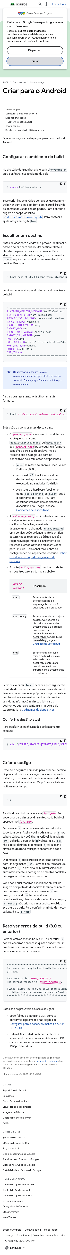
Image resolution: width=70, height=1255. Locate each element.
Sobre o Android (12, 1229)
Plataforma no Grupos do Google (21, 1159)
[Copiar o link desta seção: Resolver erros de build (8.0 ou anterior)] (23, 932)
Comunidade (32, 1229)
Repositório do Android (15, 1090)
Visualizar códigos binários (17, 1106)
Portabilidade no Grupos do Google (22, 1170)
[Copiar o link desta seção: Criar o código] (34, 763)
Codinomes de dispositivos (32, 510)
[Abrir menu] (5, 4)
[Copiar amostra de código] (65, 184)
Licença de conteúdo (46, 1061)
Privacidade (23, 1235)
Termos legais (49, 1229)
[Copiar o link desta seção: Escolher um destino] (45, 236)
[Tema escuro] (61, 184)
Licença (9, 1235)
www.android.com (13, 1200)
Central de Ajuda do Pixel (16, 1190)
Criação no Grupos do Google (19, 1164)
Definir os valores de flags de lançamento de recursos (38, 557)
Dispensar (35, 50)
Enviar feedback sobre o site (49, 1235)
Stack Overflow (11, 1211)
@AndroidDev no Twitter (16, 1142)
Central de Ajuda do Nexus (17, 1195)
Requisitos (8, 1095)
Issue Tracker (9, 1217)
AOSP (5, 82)
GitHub (6, 1123)
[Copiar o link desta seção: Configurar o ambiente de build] (6, 163)
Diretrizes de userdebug (46, 643)
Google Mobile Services (15, 1206)
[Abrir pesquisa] (40, 4)
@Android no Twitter (14, 1137)
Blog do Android (11, 1148)
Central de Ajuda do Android (18, 1184)
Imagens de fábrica (13, 1112)
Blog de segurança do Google (19, 1153)
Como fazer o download (16, 1101)
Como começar (37, 82)
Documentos (19, 82)
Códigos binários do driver (17, 1117)
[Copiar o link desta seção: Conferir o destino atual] (43, 720)
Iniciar (35, 61)
